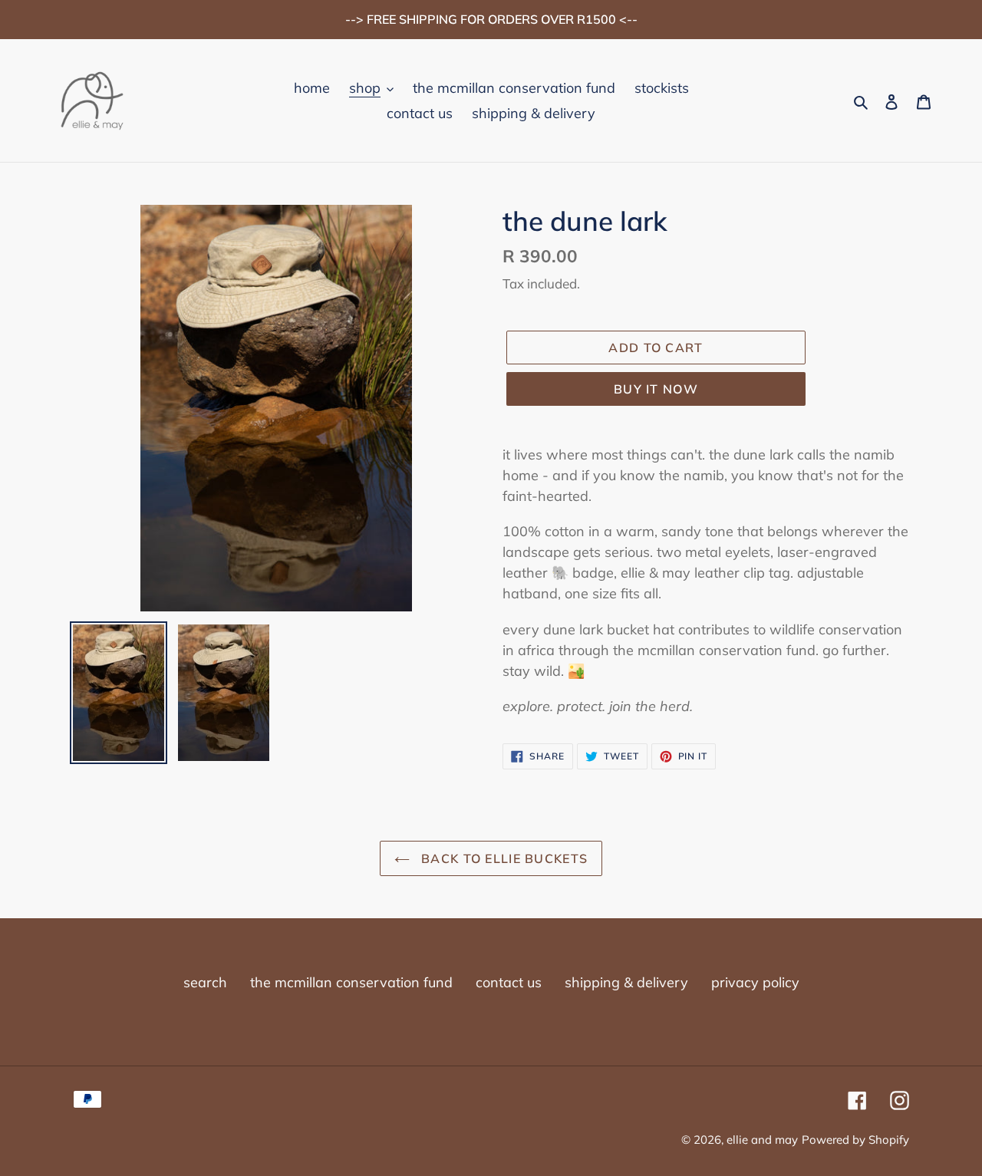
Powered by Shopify (855, 1139)
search (205, 982)
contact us (509, 982)
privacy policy (755, 982)
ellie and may (762, 1139)
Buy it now (656, 389)
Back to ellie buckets (502, 858)
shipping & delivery (626, 982)
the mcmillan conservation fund (351, 982)
